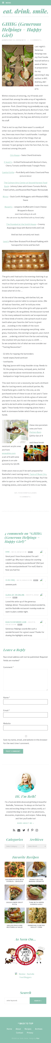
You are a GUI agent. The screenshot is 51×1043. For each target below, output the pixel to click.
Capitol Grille (8, 172)
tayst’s (6, 241)
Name (6, 697)
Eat (16, 493)
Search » (38, 1001)
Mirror (5, 196)
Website (7, 723)
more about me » (25, 823)
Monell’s (9, 206)
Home (9, 1029)
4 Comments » (36, 40)
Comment (8, 667)
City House (15, 155)
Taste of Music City (38, 474)
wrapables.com (9, 453)
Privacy (30, 1032)
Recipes (28, 1029)
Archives (38, 1029)
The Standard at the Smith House (21, 224)
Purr (37, 1038)
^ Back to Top (25, 1023)
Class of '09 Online (14, 595)
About (18, 1029)
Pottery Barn (35, 432)
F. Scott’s (8, 162)
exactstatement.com (15, 622)
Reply (30, 552)
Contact (19, 1032)
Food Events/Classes (27, 493)
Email (6, 710)
